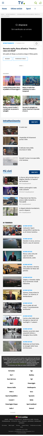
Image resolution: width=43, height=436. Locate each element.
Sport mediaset (31, 404)
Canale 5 (11, 400)
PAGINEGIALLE (18, 419)
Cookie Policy (25, 425)
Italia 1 (11, 408)
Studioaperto (31, 387)
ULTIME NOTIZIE (27, 226)
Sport (28, 9)
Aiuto (21, 427)
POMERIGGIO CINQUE (20, 58)
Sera (31, 392)
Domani (31, 408)
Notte (31, 400)
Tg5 (31, 379)
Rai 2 (11, 383)
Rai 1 (11, 375)
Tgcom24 (31, 396)
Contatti (12, 412)
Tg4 (31, 371)
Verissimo (11, 371)
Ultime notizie (16, 9)
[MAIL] (40, 2)
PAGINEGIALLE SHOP (28, 419)
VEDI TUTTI (34, 122)
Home (4, 9)
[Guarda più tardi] (36, 43)
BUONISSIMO (37, 421)
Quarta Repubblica (12, 396)
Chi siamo (4, 425)
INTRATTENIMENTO (10, 14)
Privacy (18, 425)
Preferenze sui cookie (35, 425)
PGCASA (36, 419)
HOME (2, 14)
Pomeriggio (31, 383)
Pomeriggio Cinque (12, 404)
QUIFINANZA (31, 421)
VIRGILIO (11, 419)
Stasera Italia (11, 387)
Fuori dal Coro (11, 379)
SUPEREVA (21, 423)
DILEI (19, 421)
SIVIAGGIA (24, 421)
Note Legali (11, 425)
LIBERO (6, 419)
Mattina (31, 375)
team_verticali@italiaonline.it (18, 364)
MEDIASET (7, 58)
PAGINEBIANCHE (6, 421)
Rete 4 (12, 392)
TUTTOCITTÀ (14, 421)
